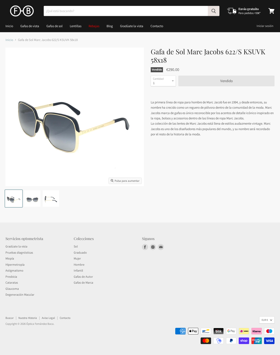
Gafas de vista (29, 26)
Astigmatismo (14, 270)
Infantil (78, 270)
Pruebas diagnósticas (19, 252)
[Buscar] (213, 11)
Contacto (156, 26)
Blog (110, 26)
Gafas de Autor (83, 277)
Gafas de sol (54, 26)
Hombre (79, 265)
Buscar (9, 318)
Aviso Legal (48, 318)
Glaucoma (12, 289)
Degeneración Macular (19, 295)
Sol (76, 246)
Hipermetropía (14, 265)
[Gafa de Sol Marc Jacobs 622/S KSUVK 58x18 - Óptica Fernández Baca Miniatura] (13, 198)
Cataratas (11, 282)
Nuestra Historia (27, 318)
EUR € (265, 319)
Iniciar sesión (265, 26)
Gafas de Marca (83, 282)
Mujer (77, 258)
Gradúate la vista (131, 26)
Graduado (80, 252)
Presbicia (11, 277)
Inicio (9, 26)
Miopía (9, 258)
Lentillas (75, 26)
